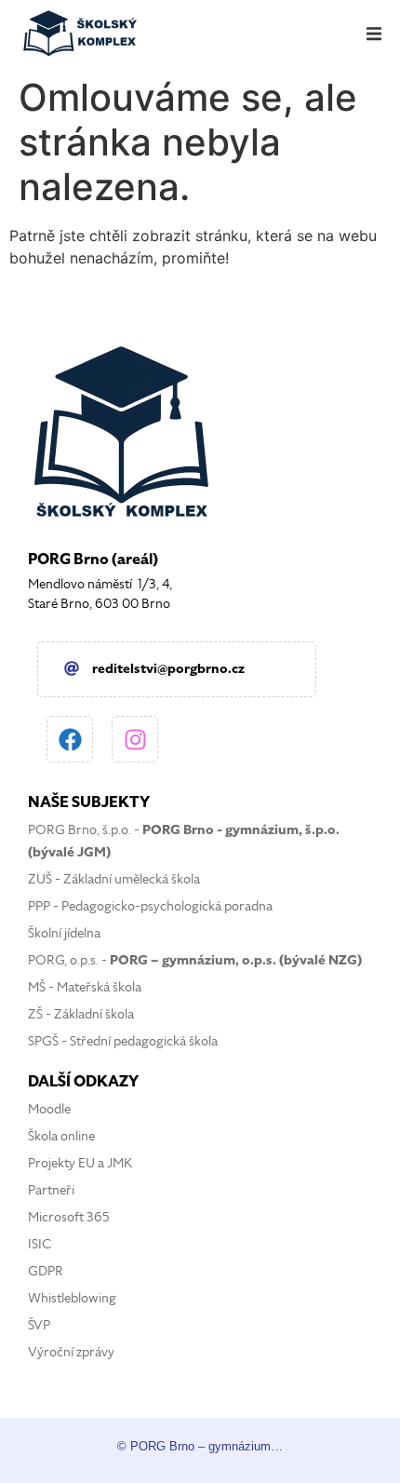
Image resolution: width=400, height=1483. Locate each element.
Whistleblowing (72, 1298)
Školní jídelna (64, 933)
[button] (374, 33)
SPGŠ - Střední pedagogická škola (123, 1041)
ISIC (39, 1244)
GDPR (45, 1271)
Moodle (49, 1109)
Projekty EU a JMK (80, 1163)
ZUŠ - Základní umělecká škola (114, 879)
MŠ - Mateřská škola (84, 987)
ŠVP (39, 1325)
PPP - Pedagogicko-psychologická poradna (150, 906)
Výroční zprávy (71, 1352)
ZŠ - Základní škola (81, 1014)
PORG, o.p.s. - (195, 960)
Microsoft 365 (69, 1217)
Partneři (51, 1190)
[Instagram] (135, 739)
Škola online (61, 1136)
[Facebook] (70, 739)
